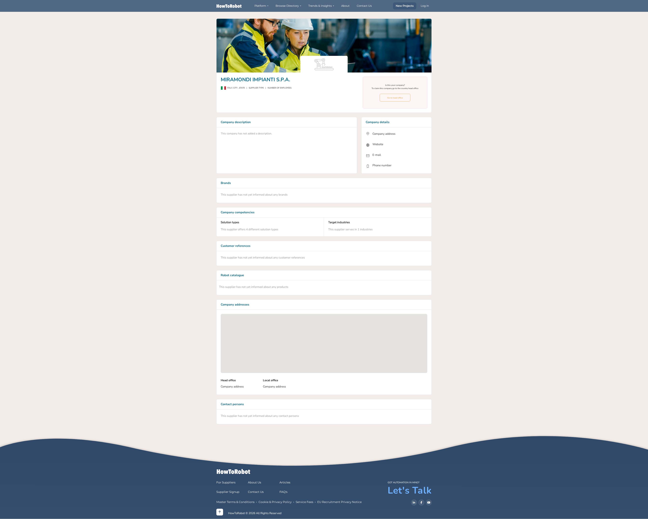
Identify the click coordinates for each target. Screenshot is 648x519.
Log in (425, 5)
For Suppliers (225, 482)
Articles (284, 482)
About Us (254, 482)
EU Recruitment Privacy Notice (339, 502)
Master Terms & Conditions (235, 502)
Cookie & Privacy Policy (275, 502)
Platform (260, 5)
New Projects (405, 5)
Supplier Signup (227, 492)
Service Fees (304, 502)
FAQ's (283, 492)
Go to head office (395, 97)
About (345, 5)
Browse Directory (287, 5)
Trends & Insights (320, 5)
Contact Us (364, 5)
